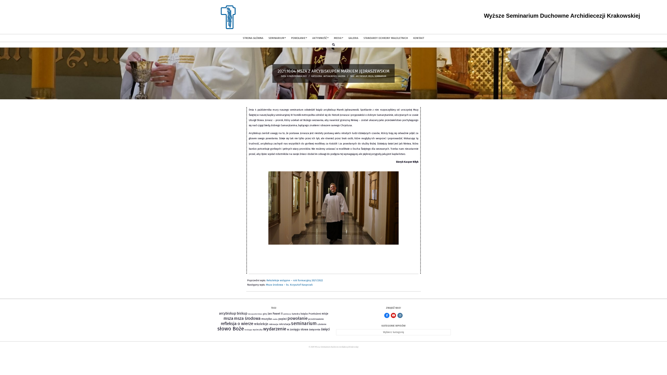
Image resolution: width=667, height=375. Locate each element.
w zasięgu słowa (297, 329)
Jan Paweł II (275, 313)
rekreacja (273, 324)
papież (282, 318)
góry (265, 314)
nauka (275, 319)
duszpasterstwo (255, 314)
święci (325, 329)
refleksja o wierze (237, 323)
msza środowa (247, 318)
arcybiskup (361, 76)
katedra (296, 313)
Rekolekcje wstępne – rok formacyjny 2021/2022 (294, 280)
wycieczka (257, 329)
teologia (248, 330)
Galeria (341, 76)
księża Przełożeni (310, 313)
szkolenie (321, 324)
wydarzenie (274, 329)
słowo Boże (230, 329)
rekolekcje (261, 324)
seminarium (380, 76)
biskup (242, 313)
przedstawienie (316, 319)
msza (370, 76)
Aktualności (330, 76)
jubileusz (287, 314)
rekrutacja (284, 324)
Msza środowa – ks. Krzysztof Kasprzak (289, 284)
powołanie (297, 318)
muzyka (266, 319)
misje (325, 313)
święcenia (314, 329)
